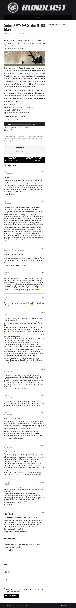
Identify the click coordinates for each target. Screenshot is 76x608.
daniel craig (17, 138)
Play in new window (16, 127)
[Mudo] (37, 124)
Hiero (63, 605)
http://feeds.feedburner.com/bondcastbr (16, 113)
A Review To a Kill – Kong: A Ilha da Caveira (34, 159)
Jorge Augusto (8, 514)
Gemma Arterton (26, 138)
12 (43, 25)
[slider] (41, 124)
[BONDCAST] (38, 7)
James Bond (35, 138)
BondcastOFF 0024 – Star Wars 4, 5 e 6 (13, 159)
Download (27, 127)
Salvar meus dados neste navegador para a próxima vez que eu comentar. (24, 591)
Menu (38, 17)
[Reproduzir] (6, 124)
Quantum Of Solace (21, 141)
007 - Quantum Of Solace (29, 136)
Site (5, 580)
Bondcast (21, 33)
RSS (12, 130)
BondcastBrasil (10, 136)
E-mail (7, 572)
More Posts (20, 151)
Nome (6, 565)
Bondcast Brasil (8, 138)
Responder (42, 171)
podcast (12, 141)
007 (20, 136)
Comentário (9, 550)
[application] (24, 124)
